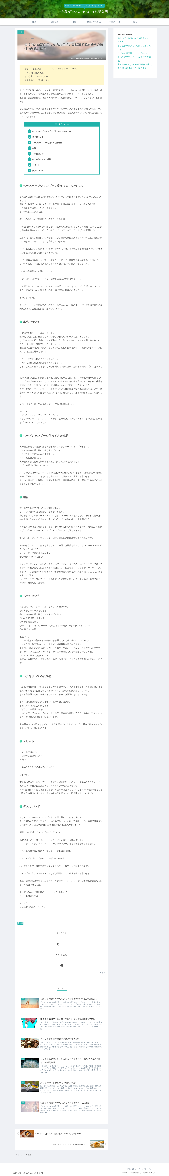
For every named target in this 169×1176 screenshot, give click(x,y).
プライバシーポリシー (147, 1169)
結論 (34, 148)
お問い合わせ (131, 1169)
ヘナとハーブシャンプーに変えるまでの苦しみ (51, 131)
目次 (61, 124)
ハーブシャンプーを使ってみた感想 (47, 143)
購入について (37, 170)
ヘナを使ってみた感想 (41, 159)
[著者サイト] (61, 965)
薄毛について (37, 137)
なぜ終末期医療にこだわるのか (132, 53)
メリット (36, 165)
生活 (21, 923)
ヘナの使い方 (37, 154)
